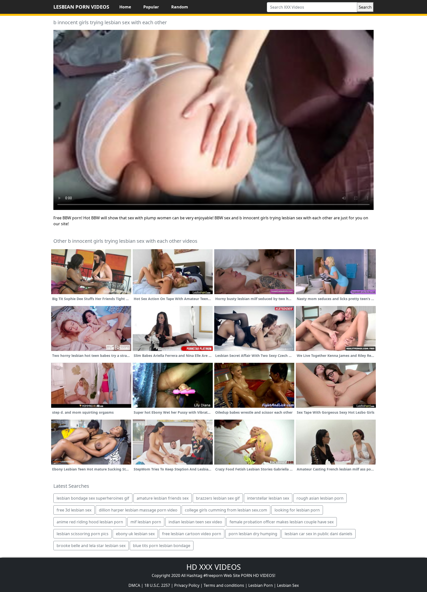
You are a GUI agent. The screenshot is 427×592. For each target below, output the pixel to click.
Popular (151, 7)
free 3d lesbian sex (74, 510)
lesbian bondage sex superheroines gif (93, 498)
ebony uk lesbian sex (135, 533)
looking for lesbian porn (297, 510)
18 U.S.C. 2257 (157, 585)
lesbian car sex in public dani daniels (318, 533)
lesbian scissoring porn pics (82, 533)
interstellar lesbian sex (268, 498)
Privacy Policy (186, 585)
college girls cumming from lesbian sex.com (226, 510)
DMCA (134, 585)
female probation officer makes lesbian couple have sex (282, 522)
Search (365, 7)
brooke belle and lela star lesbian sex (91, 545)
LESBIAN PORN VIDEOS (81, 6)
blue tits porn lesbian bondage (161, 545)
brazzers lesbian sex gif (218, 498)
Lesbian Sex (288, 585)
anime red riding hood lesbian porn (90, 522)
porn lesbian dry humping (253, 533)
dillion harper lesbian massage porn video (138, 510)
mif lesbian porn (145, 522)
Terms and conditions (224, 585)
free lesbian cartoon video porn (191, 533)
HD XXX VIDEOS (213, 567)
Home (125, 7)
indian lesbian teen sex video (195, 522)
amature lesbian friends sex (163, 498)
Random (179, 7)
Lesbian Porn (260, 585)
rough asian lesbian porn (320, 498)
